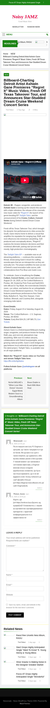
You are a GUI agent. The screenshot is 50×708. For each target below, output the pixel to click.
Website (9, 595)
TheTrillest (9, 110)
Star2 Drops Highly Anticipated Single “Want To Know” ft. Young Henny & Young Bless (31, 650)
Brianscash (18, 441)
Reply (39, 488)
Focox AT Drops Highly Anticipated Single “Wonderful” (24, 3)
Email (9, 585)
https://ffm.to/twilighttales (14, 361)
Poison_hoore (19, 494)
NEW (6, 75)
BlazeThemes (25, 703)
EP (14, 255)
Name (9, 575)
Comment (10, 546)
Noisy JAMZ (25, 16)
